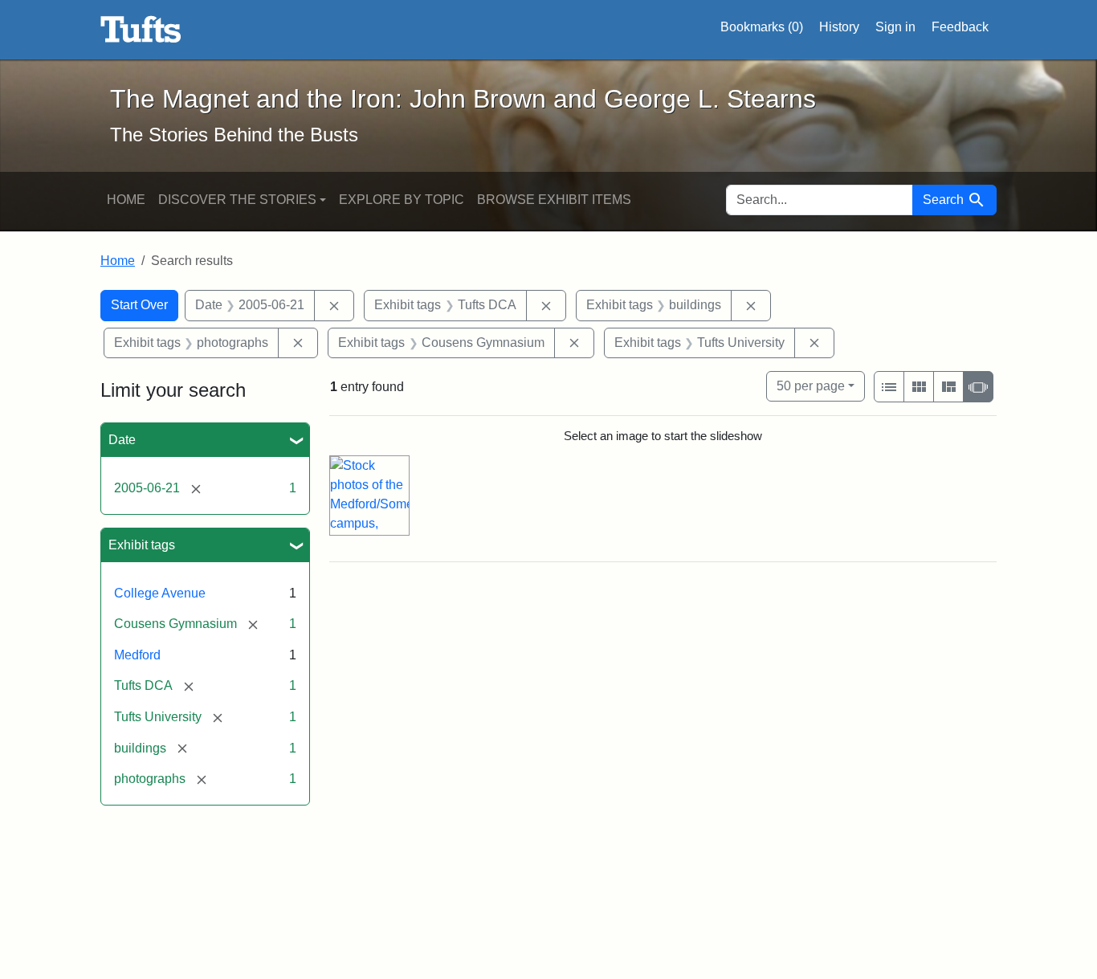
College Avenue (160, 593)
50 (811, 385)
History (839, 27)
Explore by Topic (401, 199)
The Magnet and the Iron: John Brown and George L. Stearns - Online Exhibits (140, 29)
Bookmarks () (761, 27)
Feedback (960, 27)
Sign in (895, 27)
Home (126, 199)
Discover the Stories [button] (237, 199)
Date (122, 440)
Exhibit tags (141, 545)
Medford (137, 655)
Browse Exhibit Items (554, 199)
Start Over (139, 305)
